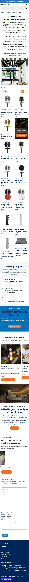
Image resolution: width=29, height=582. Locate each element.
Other (4, 519)
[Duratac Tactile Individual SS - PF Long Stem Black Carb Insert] (21, 147)
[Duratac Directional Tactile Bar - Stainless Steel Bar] (21, 219)
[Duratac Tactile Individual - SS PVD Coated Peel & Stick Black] (7, 194)
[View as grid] (22, 91)
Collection (8, 12)
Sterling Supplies (9, 576)
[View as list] (26, 91)
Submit (5, 535)
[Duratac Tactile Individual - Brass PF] (7, 125)
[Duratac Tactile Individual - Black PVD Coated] (7, 147)
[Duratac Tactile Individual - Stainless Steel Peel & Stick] (21, 194)
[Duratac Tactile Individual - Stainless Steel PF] (7, 101)
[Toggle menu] (2, 4)
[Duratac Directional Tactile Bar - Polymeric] (7, 219)
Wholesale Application (8, 518)
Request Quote (6, 514)
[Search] (26, 8)
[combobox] (14, 8)
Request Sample (7, 516)
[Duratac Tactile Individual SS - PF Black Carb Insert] (21, 101)
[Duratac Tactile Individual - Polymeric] (21, 170)
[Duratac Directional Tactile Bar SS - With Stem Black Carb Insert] (7, 243)
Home (2, 12)
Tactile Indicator (5, 109)
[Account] (24, 4)
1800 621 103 (19, 1)
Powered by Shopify (18, 576)
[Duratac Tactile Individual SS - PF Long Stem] (7, 170)
